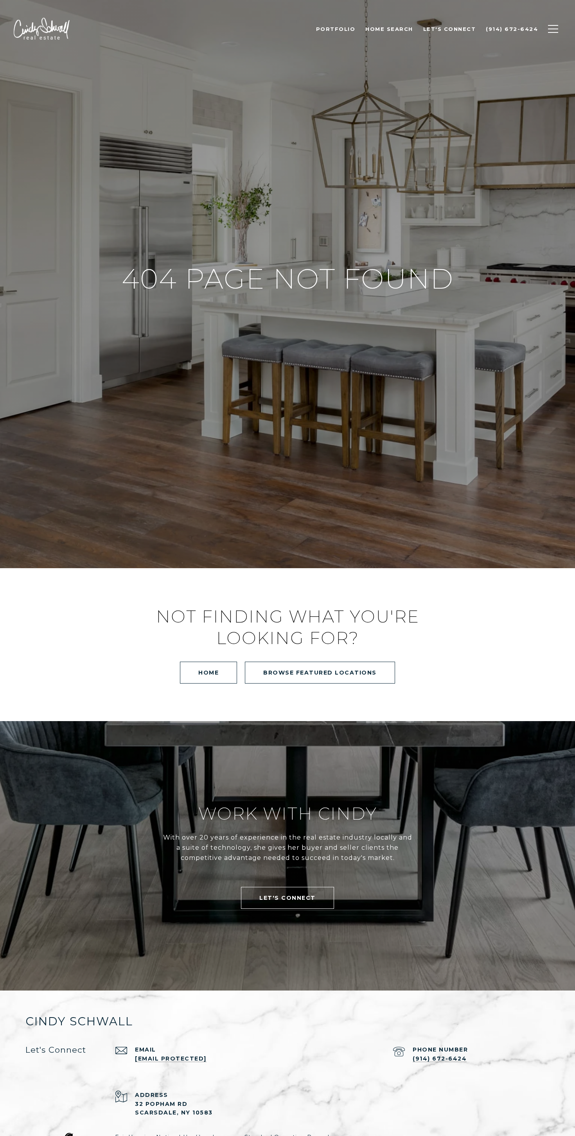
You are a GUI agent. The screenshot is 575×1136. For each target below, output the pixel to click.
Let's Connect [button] (287, 897)
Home (208, 672)
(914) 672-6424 (440, 1058)
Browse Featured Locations (320, 672)
